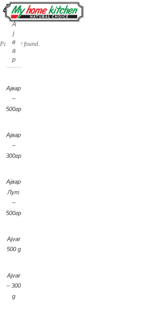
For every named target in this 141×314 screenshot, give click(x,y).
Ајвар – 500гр (13, 98)
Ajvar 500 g (14, 244)
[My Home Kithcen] (44, 18)
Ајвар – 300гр (13, 145)
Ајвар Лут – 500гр (13, 197)
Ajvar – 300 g (14, 285)
